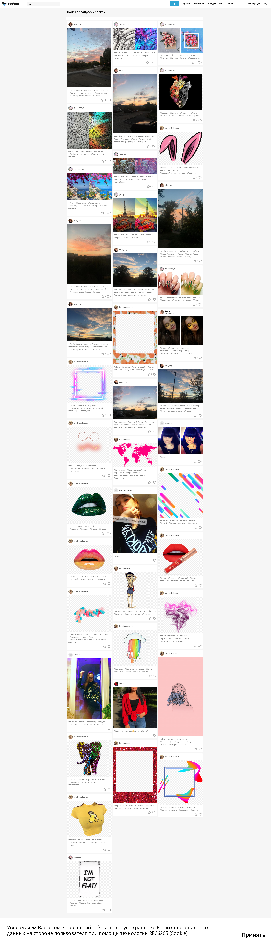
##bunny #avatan (190, 168)
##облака (118, 672)
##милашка (73, 782)
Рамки (230, 3)
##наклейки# (84, 840)
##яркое (134, 475)
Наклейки (199, 3)
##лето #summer (76, 93)
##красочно (134, 55)
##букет (173, 55)
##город (96, 96)
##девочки (140, 611)
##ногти (196, 297)
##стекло (84, 529)
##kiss (98, 526)
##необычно (120, 182)
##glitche (101, 579)
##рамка (72, 405)
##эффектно (74, 154)
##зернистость (184, 348)
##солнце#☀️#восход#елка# (135, 731)
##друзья (85, 782)
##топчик (80, 151)
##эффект (175, 353)
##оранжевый (97, 154)
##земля (72, 906)
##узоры (128, 53)
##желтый (73, 157)
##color (163, 348)
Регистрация (254, 3)
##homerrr (73, 724)
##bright (127, 808)
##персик (126, 367)
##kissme (172, 578)
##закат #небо (100, 93)
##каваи (94, 468)
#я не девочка (74, 900)
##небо (103, 206)
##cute (103, 468)
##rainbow (118, 669)
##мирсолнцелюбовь (136, 470)
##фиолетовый (75, 408)
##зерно (172, 348)
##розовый (89, 408)
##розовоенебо (121, 475)
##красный (119, 805)
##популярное (192, 116)
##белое (118, 370)
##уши (171, 168)
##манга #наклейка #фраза (91, 903)
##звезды (93, 466)
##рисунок (174, 744)
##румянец (82, 466)
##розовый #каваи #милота (81, 640)
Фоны (221, 3)
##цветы (72, 208)
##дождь (140, 669)
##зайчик (191, 173)
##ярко (88, 93)
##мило (85, 468)
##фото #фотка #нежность (91, 724)
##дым (163, 636)
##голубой (85, 411)
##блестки (151, 611)
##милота (102, 779)
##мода (93, 842)
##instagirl (118, 614)
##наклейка (97, 840)
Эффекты (187, 3)
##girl (127, 614)
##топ (71, 151)
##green (93, 529)
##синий (99, 408)
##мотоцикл (141, 179)
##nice (90, 637)
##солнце (140, 370)
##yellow (72, 840)
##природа (73, 206)
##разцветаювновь (169, 520)
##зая (178, 168)
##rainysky (130, 669)
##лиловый (150, 53)
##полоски (129, 179)
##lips (79, 526)
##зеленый (89, 526)
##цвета (92, 579)
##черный (184, 113)
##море (95, 206)
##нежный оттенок (77, 637)
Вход (265, 3)
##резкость (81, 203)
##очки (71, 466)
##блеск (129, 805)
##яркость (151, 370)
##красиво (99, 151)
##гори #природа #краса (79, 96)
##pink (183, 744)
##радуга (150, 669)
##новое (85, 154)
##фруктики (129, 370)
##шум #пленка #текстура (171, 351)
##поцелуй (73, 529)
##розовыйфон (166, 742)
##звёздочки (74, 468)
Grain (167, 311)
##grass (102, 529)
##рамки (92, 405)
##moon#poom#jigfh (96, 722)
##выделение (194, 58)
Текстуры (211, 3)
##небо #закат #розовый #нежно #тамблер (88, 90)
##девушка (128, 611)
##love (117, 367)
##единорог (73, 411)
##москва (72, 722)
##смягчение (94, 203)
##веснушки (74, 471)
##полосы (118, 179)
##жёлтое (83, 576)
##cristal (136, 672)
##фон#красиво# (167, 739)
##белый (151, 367)
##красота (85, 206)
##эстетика (186, 353)
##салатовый (185, 297)
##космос (82, 405)
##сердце (144, 808)
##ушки (163, 168)
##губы (71, 526)
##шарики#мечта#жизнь (79, 634)
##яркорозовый (133, 473)
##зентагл (118, 58)
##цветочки (73, 785)
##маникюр (165, 300)
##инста (190, 581)
